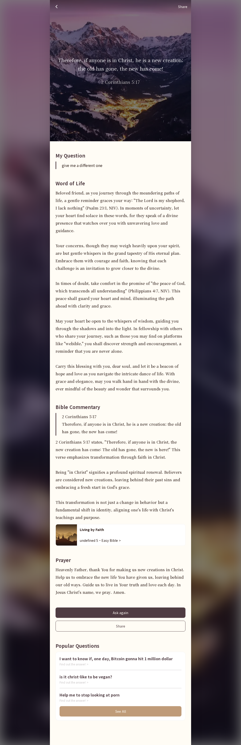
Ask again (120, 612)
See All (120, 711)
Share (120, 626)
